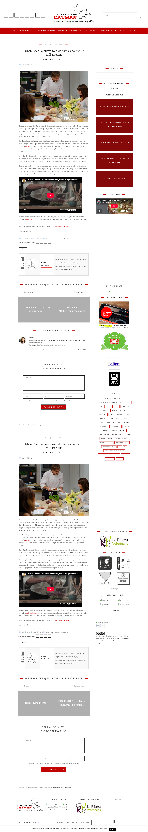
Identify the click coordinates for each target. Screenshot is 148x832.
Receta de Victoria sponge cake (114, 106)
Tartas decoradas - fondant (109, 455)
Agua (122, 402)
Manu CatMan (68, 270)
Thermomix (125, 455)
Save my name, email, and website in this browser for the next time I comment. (55, 401)
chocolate (124, 410)
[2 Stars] (27, 239)
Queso (128, 435)
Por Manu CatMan (53, 45)
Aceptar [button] (112, 829)
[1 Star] (21, 239)
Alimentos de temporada (45, 30)
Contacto (131, 30)
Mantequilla (104, 427)
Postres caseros (103, 435)
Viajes (113, 30)
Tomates (119, 459)
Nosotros (122, 30)
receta (102, 439)
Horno (127, 414)
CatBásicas (125, 406)
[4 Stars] (40, 239)
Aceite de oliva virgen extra (114, 398)
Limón (108, 422)
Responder (82, 349)
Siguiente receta (79, 292)
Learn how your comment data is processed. (58, 425)
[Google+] (45, 242)
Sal (120, 447)
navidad (126, 427)
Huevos (110, 418)
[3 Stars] (33, 239)
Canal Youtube (89, 30)
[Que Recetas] (104, 604)
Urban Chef (29, 146)
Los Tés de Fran (75, 30)
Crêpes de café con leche (114, 178)
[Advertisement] (114, 50)
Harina (112, 414)
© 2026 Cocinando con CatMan (27, 822)
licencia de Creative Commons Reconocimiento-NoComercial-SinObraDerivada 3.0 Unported (114, 640)
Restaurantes (103, 30)
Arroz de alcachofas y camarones (114, 142)
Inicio (15, 30)
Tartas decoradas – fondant (114, 451)
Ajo (101, 406)
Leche (126, 418)
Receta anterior (28, 292)
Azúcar (108, 406)
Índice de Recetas (26, 30)
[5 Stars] (46, 239)
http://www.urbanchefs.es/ (60, 226)
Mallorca (116, 422)
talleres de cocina (32, 219)
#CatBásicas (62, 30)
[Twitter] (41, 242)
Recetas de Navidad (122, 443)
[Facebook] (37, 242)
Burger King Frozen (35, 702)
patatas (114, 431)
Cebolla (114, 410)
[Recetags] (104, 600)
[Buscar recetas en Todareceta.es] (103, 622)
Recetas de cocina (122, 439)
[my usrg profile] (123, 604)
